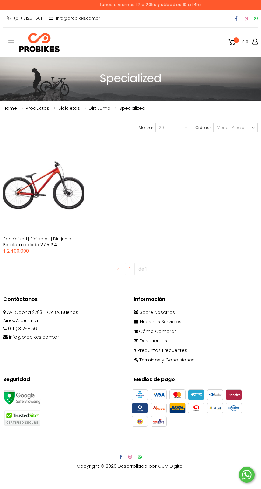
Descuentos (152, 341)
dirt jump (99, 108)
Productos (37, 108)
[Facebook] (236, 18)
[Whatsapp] (256, 18)
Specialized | (16, 239)
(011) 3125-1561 (28, 18)
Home (10, 108)
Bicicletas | (41, 239)
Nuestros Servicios (160, 322)
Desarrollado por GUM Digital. (151, 466)
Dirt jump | (63, 239)
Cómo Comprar (157, 331)
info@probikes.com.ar (78, 18)
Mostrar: (146, 127)
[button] (237, 42)
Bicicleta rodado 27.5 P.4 (30, 244)
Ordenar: (203, 127)
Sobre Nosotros (156, 312)
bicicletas (69, 108)
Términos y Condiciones (166, 360)
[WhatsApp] (140, 457)
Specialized (132, 108)
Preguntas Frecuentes (161, 350)
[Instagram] (246, 18)
